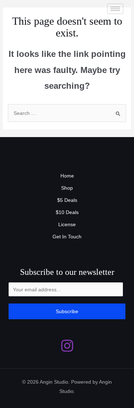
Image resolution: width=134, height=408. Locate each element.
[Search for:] (67, 113)
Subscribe (67, 311)
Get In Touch (67, 236)
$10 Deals (67, 212)
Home (67, 176)
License (67, 224)
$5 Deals (67, 200)
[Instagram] (67, 346)
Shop (67, 188)
